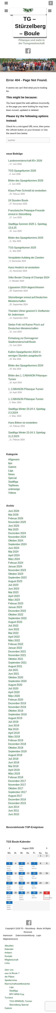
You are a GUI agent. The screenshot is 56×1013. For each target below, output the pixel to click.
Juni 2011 (13, 810)
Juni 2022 (13, 629)
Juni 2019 (13, 725)
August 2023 (15, 581)
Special (12, 478)
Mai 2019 (13, 729)
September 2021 (17, 662)
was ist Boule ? (12, 973)
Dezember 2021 (17, 651)
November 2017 (17, 784)
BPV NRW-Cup (16, 994)
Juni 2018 (13, 762)
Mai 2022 (13, 633)
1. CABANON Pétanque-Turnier (25, 389)
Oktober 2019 (15, 710)
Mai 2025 (13, 529)
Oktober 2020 (15, 677)
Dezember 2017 (17, 781)
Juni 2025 (13, 525)
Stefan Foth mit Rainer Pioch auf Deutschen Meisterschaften (26, 326)
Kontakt (8, 956)
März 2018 (14, 773)
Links (7, 963)
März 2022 (14, 640)
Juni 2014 (13, 807)
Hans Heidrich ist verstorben (24, 267)
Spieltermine (11, 980)
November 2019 (17, 707)
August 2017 (15, 795)
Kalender (9, 949)
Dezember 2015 (17, 803)
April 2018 (14, 770)
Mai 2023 (13, 592)
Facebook (28, 50)
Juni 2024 (13, 548)
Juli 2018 (13, 758)
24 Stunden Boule (18, 200)
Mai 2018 (13, 766)
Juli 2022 (13, 625)
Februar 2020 (15, 699)
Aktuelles (9, 945)
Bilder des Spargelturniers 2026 (25, 180)
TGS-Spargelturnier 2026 (22, 170)
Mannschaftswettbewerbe (17, 983)
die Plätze (9, 976)
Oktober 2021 (15, 659)
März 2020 (14, 696)
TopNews (13, 485)
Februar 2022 (15, 644)
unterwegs (14, 489)
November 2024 (17, 537)
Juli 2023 (13, 585)
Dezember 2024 (17, 533)
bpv (10, 463)
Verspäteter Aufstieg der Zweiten (26, 257)
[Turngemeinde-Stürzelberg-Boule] (28, 65)
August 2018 (15, 755)
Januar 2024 (15, 566)
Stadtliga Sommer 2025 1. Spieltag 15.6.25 (27, 226)
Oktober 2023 (15, 574)
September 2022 (17, 618)
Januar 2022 (15, 648)
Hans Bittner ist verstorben (22, 422)
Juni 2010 (13, 814)
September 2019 (17, 714)
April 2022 (14, 636)
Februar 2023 (15, 603)
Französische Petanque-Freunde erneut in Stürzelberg (26, 212)
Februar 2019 (15, 740)
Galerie (12, 467)
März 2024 (14, 559)
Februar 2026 (15, 518)
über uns (9, 969)
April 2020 (14, 692)
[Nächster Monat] (47, 848)
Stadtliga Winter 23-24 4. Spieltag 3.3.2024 (26, 411)
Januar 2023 (15, 607)
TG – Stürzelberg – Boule (30, 26)
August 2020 (15, 685)
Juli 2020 (13, 688)
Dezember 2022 (17, 611)
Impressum (7, 935)
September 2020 (17, 681)
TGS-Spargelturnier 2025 (22, 247)
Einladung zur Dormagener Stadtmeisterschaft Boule (23, 340)
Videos (12, 492)
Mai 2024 (13, 551)
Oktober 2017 (15, 788)
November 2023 (17, 570)
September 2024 (17, 544)
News (11, 474)
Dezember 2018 (17, 744)
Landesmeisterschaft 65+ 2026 (25, 160)
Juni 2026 (13, 511)
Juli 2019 (13, 721)
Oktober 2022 (15, 614)
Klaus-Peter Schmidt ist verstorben (27, 190)
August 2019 (15, 718)
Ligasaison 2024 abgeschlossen (26, 287)
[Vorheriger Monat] (9, 848)
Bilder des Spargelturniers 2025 (25, 237)
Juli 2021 (13, 670)
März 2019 (14, 736)
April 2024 (14, 555)
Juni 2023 (13, 588)
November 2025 (17, 522)
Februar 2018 (15, 777)
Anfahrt (8, 952)
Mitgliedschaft (11, 959)
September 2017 (17, 792)
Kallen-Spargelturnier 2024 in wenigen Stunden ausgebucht (24, 354)
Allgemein (13, 459)
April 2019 (14, 733)
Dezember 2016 (17, 799)
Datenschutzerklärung (25, 935)
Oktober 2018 (15, 747)
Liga (10, 470)
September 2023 (17, 577)
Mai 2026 (13, 514)
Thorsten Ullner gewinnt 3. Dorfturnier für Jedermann (29, 313)
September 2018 (17, 751)
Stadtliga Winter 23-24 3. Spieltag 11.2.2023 (26, 434)
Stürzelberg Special (18, 1004)
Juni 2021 (13, 673)
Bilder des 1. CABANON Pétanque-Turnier (27, 377)
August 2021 (15, 666)
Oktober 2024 (15, 540)
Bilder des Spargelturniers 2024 (25, 365)
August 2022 (15, 622)
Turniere (9, 997)
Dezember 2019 (17, 703)
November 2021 (17, 655)
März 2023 (14, 599)
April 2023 (14, 596)
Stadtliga (13, 481)
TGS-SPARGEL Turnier (20, 1001)
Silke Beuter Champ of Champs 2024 (28, 277)
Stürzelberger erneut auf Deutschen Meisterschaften (27, 299)
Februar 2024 (15, 562)
